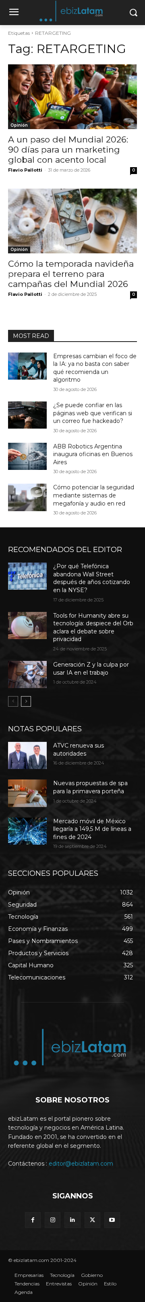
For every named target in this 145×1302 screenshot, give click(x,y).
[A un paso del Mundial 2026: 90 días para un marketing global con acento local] (72, 96)
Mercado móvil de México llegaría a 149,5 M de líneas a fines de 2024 (92, 829)
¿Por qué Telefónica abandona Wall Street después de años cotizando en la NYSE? (91, 578)
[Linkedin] (72, 1220)
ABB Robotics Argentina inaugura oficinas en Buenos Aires (93, 454)
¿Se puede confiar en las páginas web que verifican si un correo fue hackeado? (92, 413)
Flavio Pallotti (25, 170)
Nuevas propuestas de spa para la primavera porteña (90, 787)
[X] (92, 1220)
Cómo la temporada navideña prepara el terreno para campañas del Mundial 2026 (71, 274)
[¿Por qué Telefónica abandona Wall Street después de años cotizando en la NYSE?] (27, 576)
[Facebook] (33, 1220)
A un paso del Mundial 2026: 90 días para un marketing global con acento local (68, 149)
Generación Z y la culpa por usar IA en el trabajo (91, 668)
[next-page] (26, 701)
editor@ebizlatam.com (81, 1163)
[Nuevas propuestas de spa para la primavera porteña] (27, 793)
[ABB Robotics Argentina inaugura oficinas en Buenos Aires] (27, 456)
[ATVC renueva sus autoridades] (27, 755)
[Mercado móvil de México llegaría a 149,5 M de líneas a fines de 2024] (27, 831)
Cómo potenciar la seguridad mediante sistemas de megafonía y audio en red (93, 495)
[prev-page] (13, 701)
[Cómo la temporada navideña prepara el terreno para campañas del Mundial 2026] (72, 221)
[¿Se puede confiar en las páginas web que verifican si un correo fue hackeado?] (27, 415)
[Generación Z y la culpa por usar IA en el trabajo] (27, 674)
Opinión (19, 125)
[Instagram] (52, 1220)
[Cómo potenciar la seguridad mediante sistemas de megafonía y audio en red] (27, 497)
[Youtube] (112, 1220)
